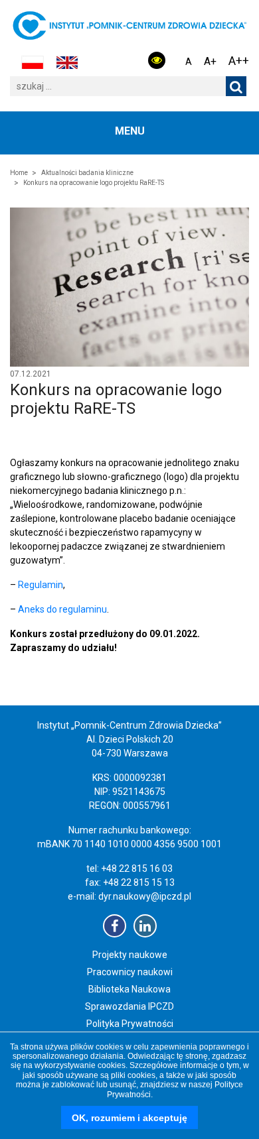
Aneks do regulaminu (62, 609)
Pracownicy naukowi (130, 972)
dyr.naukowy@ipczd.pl (144, 896)
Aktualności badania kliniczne (87, 172)
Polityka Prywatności (129, 1023)
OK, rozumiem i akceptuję (129, 1117)
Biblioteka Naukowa (129, 989)
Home (19, 172)
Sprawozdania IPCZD (129, 1006)
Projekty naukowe (129, 954)
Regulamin (40, 584)
